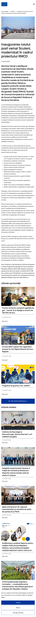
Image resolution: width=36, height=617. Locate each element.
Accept (18, 602)
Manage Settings (18, 613)
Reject (18, 607)
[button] (34, 4)
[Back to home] (4, 4)
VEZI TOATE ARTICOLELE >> (19, 401)
